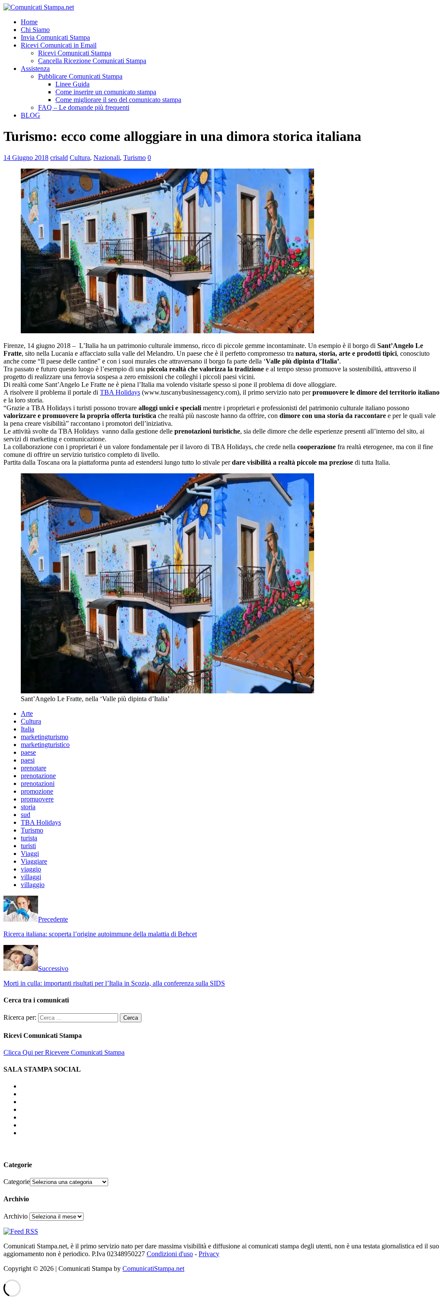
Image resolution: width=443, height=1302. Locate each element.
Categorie (16, 1181)
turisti (28, 845)
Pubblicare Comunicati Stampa (80, 76)
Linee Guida (72, 84)
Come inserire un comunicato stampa (105, 92)
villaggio (33, 884)
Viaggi (30, 853)
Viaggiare (34, 861)
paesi (28, 760)
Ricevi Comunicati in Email (58, 45)
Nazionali (106, 157)
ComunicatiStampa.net (153, 1268)
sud (25, 814)
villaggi (31, 877)
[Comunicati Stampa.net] (38, 7)
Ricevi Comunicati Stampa (74, 53)
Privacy (209, 1253)
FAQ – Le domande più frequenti (83, 107)
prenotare (33, 768)
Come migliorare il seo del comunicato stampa (118, 99)
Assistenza (35, 68)
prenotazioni (38, 783)
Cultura (80, 157)
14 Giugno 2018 (25, 157)
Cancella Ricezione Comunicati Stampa (92, 60)
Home (29, 22)
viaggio (31, 869)
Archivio (15, 1216)
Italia (27, 729)
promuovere (37, 799)
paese (28, 752)
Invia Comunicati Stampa (55, 37)
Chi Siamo (35, 29)
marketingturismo (44, 736)
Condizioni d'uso (170, 1253)
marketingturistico (45, 744)
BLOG (30, 115)
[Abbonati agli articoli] (20, 1231)
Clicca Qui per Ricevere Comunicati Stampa (64, 1052)
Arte (27, 713)
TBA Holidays (120, 392)
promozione (37, 791)
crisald (59, 157)
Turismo (134, 157)
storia (28, 807)
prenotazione (38, 775)
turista (29, 838)
